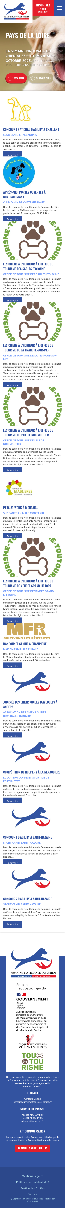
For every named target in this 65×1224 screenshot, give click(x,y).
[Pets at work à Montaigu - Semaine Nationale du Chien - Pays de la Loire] (19, 502)
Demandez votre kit (30, 1148)
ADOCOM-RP (32, 1201)
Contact (32, 1194)
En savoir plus (43, 78)
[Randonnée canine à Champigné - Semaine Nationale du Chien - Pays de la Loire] (26, 638)
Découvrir (19, 78)
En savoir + (12, 154)
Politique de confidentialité (32, 1182)
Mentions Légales (32, 1176)
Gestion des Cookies (33, 1188)
